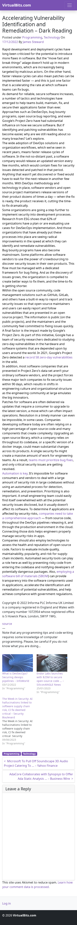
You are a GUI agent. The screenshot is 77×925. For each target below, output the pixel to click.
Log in (6, 903)
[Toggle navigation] (69, 5)
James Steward (33, 42)
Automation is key (14, 473)
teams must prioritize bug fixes (51, 460)
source (7, 624)
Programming (32, 37)
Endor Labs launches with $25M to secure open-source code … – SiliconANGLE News (50, 679)
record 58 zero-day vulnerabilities (49, 357)
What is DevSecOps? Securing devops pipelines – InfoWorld (15, 677)
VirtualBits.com (16, 5)
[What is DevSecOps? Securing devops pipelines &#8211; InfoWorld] (17, 663)
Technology (52, 37)
